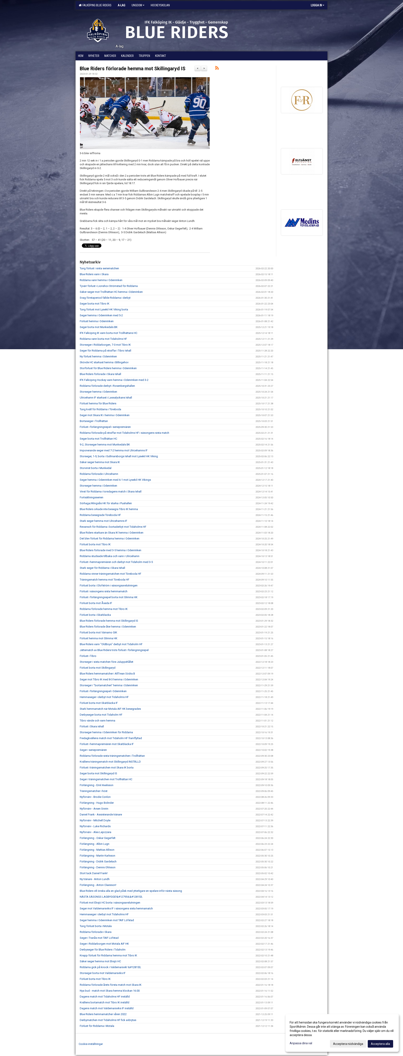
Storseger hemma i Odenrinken (98, 391)
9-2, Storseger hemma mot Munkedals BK (105, 444)
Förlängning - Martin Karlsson (97, 855)
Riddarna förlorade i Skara (95, 932)
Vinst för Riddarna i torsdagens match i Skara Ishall (110, 491)
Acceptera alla (380, 1044)
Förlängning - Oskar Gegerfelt (97, 838)
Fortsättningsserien (91, 497)
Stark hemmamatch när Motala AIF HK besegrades (110, 708)
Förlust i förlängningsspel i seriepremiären (105, 426)
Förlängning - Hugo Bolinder (97, 802)
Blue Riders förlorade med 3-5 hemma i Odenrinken (110, 550)
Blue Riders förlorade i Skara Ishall (100, 374)
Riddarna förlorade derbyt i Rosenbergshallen (107, 385)
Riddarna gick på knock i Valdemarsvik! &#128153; (110, 967)
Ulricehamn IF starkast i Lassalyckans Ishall (106, 397)
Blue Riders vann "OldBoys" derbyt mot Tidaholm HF (111, 644)
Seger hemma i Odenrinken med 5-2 (101, 315)
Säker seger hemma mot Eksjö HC (100, 961)
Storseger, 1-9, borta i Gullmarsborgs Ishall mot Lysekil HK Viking (119, 456)
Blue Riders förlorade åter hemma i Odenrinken (108, 626)
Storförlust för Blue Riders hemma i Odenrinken (108, 368)
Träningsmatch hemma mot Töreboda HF (104, 579)
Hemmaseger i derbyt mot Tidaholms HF (104, 697)
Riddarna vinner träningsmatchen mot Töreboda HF (110, 573)
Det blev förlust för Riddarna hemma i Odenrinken (109, 538)
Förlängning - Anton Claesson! (98, 885)
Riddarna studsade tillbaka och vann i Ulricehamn (109, 556)
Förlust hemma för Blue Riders (98, 403)
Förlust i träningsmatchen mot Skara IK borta (106, 767)
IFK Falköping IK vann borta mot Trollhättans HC (108, 333)
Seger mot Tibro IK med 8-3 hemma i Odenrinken (109, 679)
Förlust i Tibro (88, 656)
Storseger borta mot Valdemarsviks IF (103, 973)
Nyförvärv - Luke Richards (95, 826)
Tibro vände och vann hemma (97, 720)
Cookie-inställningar (91, 1044)
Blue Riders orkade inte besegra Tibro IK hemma (109, 509)
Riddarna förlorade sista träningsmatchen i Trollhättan (112, 755)
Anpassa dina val (301, 1043)
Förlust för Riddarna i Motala (97, 1025)
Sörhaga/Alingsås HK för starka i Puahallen (106, 503)
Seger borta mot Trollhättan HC (98, 438)
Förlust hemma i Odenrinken (97, 321)
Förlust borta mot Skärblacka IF (99, 702)
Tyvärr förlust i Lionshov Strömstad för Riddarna (109, 286)
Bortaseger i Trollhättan (94, 421)
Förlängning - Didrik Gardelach (98, 861)
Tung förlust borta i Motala (96, 926)
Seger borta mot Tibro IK (94, 303)
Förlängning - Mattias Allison (97, 849)
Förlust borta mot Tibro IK (95, 544)
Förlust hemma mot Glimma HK (98, 638)
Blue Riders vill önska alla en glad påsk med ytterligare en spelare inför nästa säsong (131, 890)
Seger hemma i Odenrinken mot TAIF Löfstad (107, 920)
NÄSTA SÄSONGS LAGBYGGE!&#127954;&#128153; (111, 896)
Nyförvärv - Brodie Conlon (95, 796)
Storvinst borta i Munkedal (95, 468)
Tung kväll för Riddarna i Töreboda (100, 409)
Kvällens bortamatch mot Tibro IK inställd (104, 1002)
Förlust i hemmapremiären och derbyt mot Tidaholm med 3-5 (116, 562)
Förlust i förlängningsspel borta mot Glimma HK (108, 597)
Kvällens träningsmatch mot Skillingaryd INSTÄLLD (110, 761)
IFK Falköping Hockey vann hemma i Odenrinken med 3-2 (114, 380)
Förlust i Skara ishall (92, 726)
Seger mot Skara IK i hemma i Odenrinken (105, 415)
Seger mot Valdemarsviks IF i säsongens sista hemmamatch (116, 908)
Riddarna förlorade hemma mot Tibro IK (104, 609)
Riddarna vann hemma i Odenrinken (101, 280)
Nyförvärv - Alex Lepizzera (95, 832)
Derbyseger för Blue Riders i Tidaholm (103, 949)
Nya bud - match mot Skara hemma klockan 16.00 (110, 990)
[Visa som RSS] (217, 68)
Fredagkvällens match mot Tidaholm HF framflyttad (111, 738)
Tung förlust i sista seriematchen (99, 268)
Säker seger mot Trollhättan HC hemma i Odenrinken (111, 291)
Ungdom (137, 5)
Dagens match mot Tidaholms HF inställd (105, 996)
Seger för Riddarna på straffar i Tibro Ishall (105, 350)
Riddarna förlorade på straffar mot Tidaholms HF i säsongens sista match (124, 432)
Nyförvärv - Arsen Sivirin (94, 808)
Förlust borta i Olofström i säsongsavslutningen (108, 585)
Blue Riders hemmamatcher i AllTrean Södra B (107, 673)
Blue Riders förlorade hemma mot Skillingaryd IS (132, 69)
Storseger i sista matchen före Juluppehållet (106, 661)
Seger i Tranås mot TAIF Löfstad (99, 937)
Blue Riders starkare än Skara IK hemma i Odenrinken (111, 532)
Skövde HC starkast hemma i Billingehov (104, 362)
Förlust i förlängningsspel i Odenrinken (103, 691)
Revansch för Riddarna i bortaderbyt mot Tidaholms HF (113, 526)
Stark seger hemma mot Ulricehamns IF (103, 520)
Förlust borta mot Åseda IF (96, 603)
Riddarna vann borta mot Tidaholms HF (103, 338)
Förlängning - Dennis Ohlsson (97, 867)
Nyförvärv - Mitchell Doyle (95, 820)
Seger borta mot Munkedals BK (99, 327)
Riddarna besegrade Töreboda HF (100, 515)
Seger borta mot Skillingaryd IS (98, 773)
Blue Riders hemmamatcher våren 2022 (103, 1014)
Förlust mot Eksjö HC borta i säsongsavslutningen (110, 902)
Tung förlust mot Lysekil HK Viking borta (104, 309)
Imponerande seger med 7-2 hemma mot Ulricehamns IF (114, 450)
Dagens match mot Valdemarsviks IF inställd (106, 1008)
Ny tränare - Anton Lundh (95, 879)
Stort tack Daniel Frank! (94, 873)
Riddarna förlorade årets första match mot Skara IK (110, 984)
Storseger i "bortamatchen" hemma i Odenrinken (109, 685)
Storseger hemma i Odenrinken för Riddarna (106, 732)
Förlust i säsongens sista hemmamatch (103, 591)
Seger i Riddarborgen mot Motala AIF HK (104, 943)
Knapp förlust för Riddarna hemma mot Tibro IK (108, 955)
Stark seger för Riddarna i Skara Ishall (102, 567)
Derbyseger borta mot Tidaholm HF (101, 714)
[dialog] (342, 1033)
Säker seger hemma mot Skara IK (100, 462)
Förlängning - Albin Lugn (94, 843)
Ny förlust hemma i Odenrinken (98, 356)
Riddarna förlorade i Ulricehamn (99, 473)
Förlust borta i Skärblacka (95, 614)
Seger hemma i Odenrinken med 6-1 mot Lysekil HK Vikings (115, 479)
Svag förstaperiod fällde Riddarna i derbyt (105, 297)
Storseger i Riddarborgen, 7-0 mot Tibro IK (105, 344)
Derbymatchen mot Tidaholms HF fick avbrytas (108, 1020)
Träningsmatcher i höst (93, 791)
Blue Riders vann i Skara (94, 274)
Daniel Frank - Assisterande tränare (101, 814)
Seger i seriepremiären (93, 749)
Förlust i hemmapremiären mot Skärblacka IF (107, 744)
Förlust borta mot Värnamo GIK (98, 632)
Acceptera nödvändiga (348, 1044)
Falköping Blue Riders (96, 5)
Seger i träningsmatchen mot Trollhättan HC (106, 779)
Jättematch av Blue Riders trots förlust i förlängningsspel (114, 650)
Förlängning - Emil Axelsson (96, 785)
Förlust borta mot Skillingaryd (97, 667)
